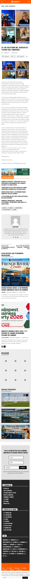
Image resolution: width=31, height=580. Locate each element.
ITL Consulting (7, 513)
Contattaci (6, 503)
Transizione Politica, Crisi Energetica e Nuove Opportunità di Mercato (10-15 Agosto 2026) (14, 188)
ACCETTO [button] (25, 577)
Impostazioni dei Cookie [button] (15, 577)
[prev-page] (2, 347)
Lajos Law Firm (7, 530)
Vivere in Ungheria (10, 6)
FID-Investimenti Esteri (9, 493)
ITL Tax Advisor (7, 517)
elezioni (4, 207)
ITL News (14, 209)
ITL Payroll (6, 521)
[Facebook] (13, 236)
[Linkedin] (17, 236)
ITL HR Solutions (6, 209)
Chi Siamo (6, 501)
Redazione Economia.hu (11, 292)
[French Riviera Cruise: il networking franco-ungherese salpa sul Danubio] (15, 272)
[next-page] (5, 347)
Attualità (6, 488)
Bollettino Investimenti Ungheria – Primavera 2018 (23, 247)
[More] (26, 56)
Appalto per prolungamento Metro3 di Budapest (8, 247)
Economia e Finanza (8, 497)
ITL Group (10, 207)
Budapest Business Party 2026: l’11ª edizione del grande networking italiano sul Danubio (14, 333)
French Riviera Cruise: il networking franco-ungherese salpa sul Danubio (13, 192)
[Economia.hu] (15, 2)
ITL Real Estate (7, 525)
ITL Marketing (7, 528)
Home (2, 6)
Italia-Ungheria (5, 337)
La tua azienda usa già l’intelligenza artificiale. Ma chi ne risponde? (14, 197)
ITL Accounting (7, 515)
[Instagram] (15, 236)
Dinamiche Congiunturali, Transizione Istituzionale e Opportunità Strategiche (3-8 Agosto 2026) (13, 202)
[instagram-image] (5, 360)
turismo (3, 292)
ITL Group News (18, 207)
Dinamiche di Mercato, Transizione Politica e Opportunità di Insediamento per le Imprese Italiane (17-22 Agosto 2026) (13, 183)
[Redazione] (2, 53)
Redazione (6, 52)
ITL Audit (5, 519)
